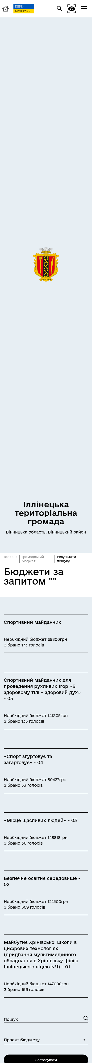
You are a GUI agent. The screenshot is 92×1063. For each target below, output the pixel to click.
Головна (10, 557)
